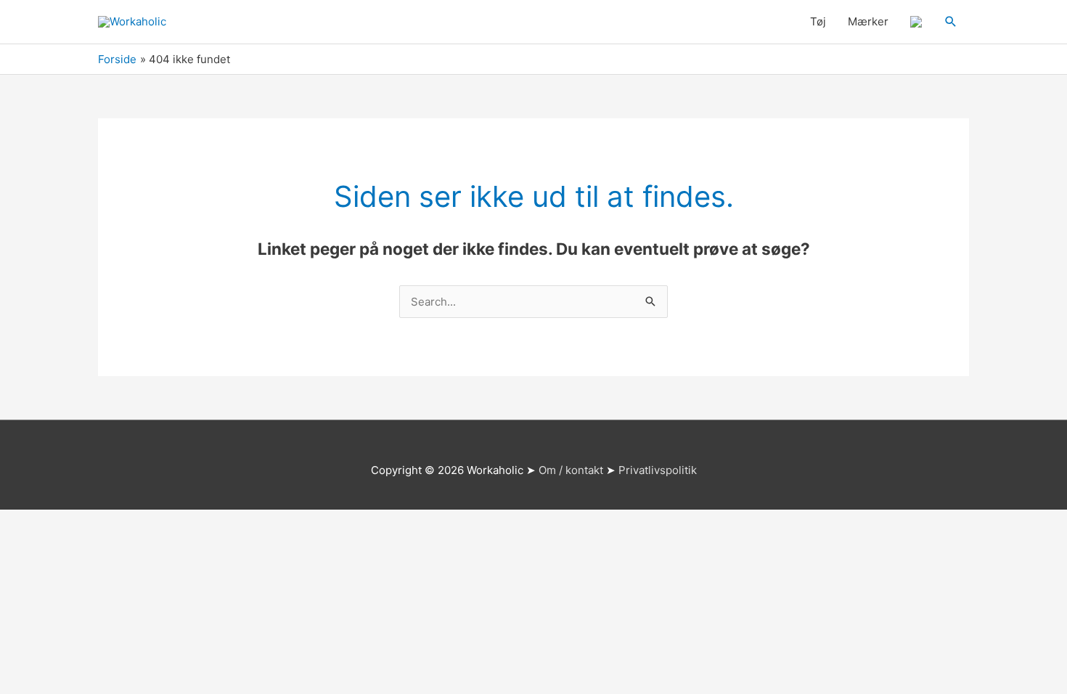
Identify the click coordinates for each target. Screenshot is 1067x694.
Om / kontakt (571, 470)
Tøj (818, 21)
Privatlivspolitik (657, 470)
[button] (951, 22)
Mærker (868, 21)
